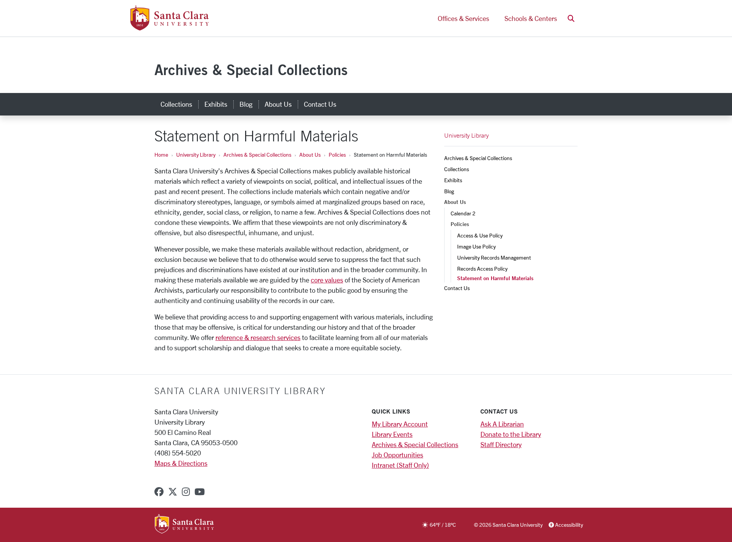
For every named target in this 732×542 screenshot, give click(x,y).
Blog (245, 104)
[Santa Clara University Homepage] (169, 27)
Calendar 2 (463, 213)
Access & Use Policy (479, 235)
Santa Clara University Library (240, 390)
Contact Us (320, 104)
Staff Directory (501, 444)
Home (161, 154)
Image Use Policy (476, 246)
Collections (176, 104)
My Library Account (400, 424)
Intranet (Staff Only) (400, 465)
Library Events (392, 434)
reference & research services (257, 337)
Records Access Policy (482, 268)
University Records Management (494, 257)
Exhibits (215, 104)
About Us (278, 104)
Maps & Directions (180, 463)
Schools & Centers (530, 18)
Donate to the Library (510, 434)
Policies (337, 154)
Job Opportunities (397, 455)
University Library (195, 154)
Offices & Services (463, 18)
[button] (571, 18)
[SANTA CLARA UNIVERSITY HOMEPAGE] (184, 524)
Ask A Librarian (502, 424)
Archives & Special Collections (251, 70)
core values (327, 280)
